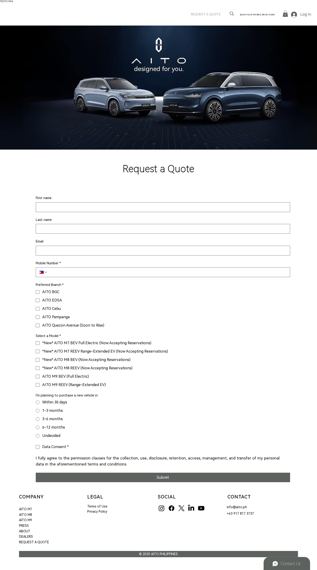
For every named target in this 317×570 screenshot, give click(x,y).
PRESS (24, 525)
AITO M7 (25, 509)
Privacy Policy (97, 511)
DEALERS (26, 536)
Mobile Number (48, 263)
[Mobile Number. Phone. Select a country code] (43, 272)
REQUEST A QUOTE (34, 542)
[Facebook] (171, 508)
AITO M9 (25, 520)
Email (39, 241)
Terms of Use (97, 506)
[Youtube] (201, 508)
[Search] (232, 14)
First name (44, 198)
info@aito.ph (237, 507)
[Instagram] (161, 508)
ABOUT (24, 531)
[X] (181, 508)
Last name (44, 220)
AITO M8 (25, 515)
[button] (285, 13)
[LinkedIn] (191, 508)
